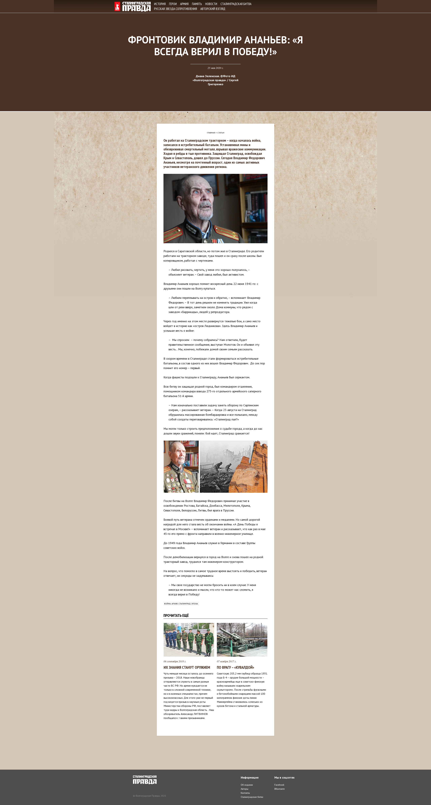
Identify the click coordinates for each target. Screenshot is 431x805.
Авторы (244, 788)
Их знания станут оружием (187, 667)
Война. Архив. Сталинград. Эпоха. (181, 603)
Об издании (247, 784)
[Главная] (132, 7)
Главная (211, 132)
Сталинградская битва (236, 4)
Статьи (220, 132)
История (160, 4)
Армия (184, 4)
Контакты (245, 792)
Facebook (279, 784)
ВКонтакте (279, 788)
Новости (211, 4)
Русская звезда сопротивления (175, 9)
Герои (173, 4)
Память (197, 4)
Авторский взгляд (212, 9)
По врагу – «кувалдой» (235, 667)
